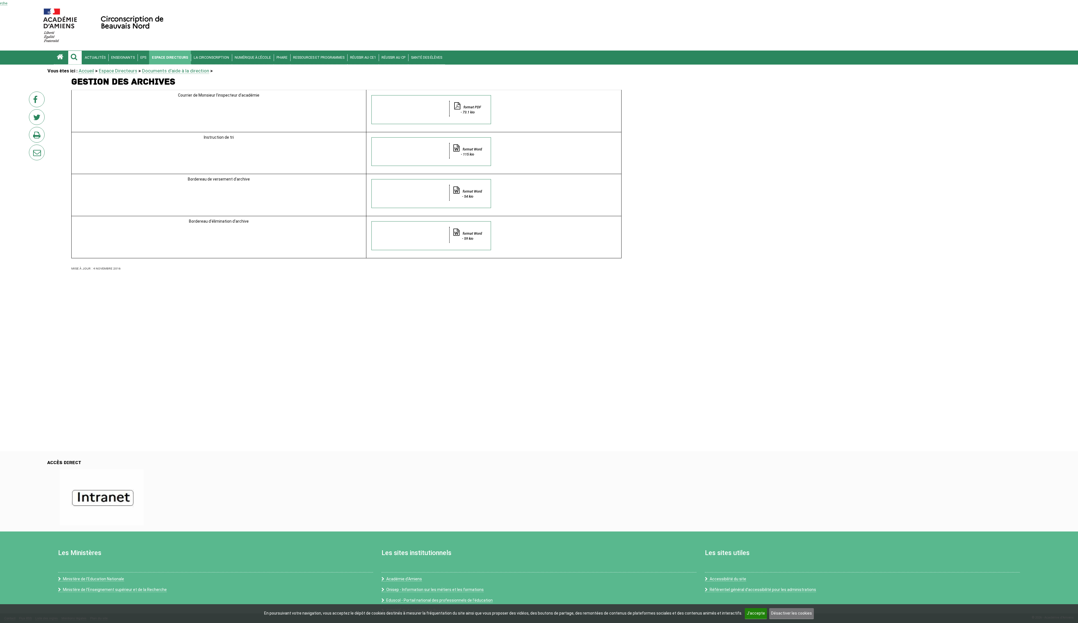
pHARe (282, 57)
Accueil (86, 71)
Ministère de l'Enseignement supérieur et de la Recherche (115, 589)
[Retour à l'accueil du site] (61, 58)
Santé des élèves (426, 57)
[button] (75, 58)
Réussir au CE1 (363, 57)
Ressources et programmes (318, 57)
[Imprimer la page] (38, 136)
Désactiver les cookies (791, 613)
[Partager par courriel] (33, 149)
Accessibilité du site (728, 579)
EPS (143, 57)
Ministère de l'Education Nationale (93, 579)
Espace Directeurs (170, 57)
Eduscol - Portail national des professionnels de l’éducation (439, 600)
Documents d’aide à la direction (175, 71)
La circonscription (211, 57)
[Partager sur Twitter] (38, 119)
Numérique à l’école (253, 57)
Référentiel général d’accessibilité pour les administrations (763, 589)
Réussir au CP (393, 57)
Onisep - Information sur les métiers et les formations (435, 589)
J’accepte (756, 613)
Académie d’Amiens (404, 579)
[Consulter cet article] (101, 497)
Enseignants (123, 57)
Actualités (95, 57)
